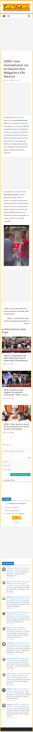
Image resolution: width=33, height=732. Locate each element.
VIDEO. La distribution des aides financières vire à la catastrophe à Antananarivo (15, 358)
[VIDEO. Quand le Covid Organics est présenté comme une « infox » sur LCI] (16, 379)
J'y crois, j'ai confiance (12, 507)
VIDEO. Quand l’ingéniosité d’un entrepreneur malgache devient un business (18, 660)
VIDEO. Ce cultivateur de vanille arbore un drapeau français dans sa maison (16, 321)
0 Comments (16, 80)
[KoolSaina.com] (4, 16)
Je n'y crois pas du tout (12, 510)
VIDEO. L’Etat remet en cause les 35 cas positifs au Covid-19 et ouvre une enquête (16, 426)
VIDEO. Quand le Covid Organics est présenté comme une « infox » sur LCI (16, 392)
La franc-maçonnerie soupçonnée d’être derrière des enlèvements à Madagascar (16, 629)
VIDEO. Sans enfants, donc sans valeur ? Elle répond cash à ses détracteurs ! (19, 570)
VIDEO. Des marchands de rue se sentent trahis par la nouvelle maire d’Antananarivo (16, 311)
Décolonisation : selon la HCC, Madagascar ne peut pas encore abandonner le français (18, 583)
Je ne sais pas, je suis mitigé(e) (15, 513)
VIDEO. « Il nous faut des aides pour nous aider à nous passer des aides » (19, 675)
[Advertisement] (16, 34)
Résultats (16, 522)
